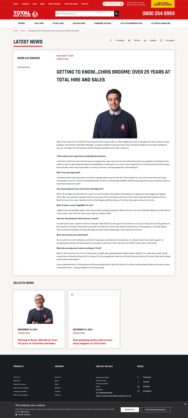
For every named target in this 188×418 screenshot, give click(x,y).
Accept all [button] (130, 410)
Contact (85, 4)
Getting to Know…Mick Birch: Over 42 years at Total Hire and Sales (37, 342)
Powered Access (102, 23)
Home (15, 31)
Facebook (120, 40)
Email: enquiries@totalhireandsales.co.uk (113, 396)
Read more (25, 412)
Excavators (79, 23)
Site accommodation (131, 23)
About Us (58, 377)
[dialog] (94, 409)
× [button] (185, 404)
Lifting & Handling (160, 23)
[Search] (116, 13)
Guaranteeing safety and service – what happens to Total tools (93, 342)
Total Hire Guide (71, 4)
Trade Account (54, 4)
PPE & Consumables (20, 395)
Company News (23, 67)
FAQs (35, 4)
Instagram (170, 40)
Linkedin (153, 40)
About (16, 4)
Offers (21, 23)
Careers (25, 4)
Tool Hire (39, 23)
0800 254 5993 (158, 13)
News (42, 4)
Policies (57, 388)
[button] (66, 414)
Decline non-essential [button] (155, 410)
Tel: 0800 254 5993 (104, 393)
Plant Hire (58, 23)
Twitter (137, 40)
